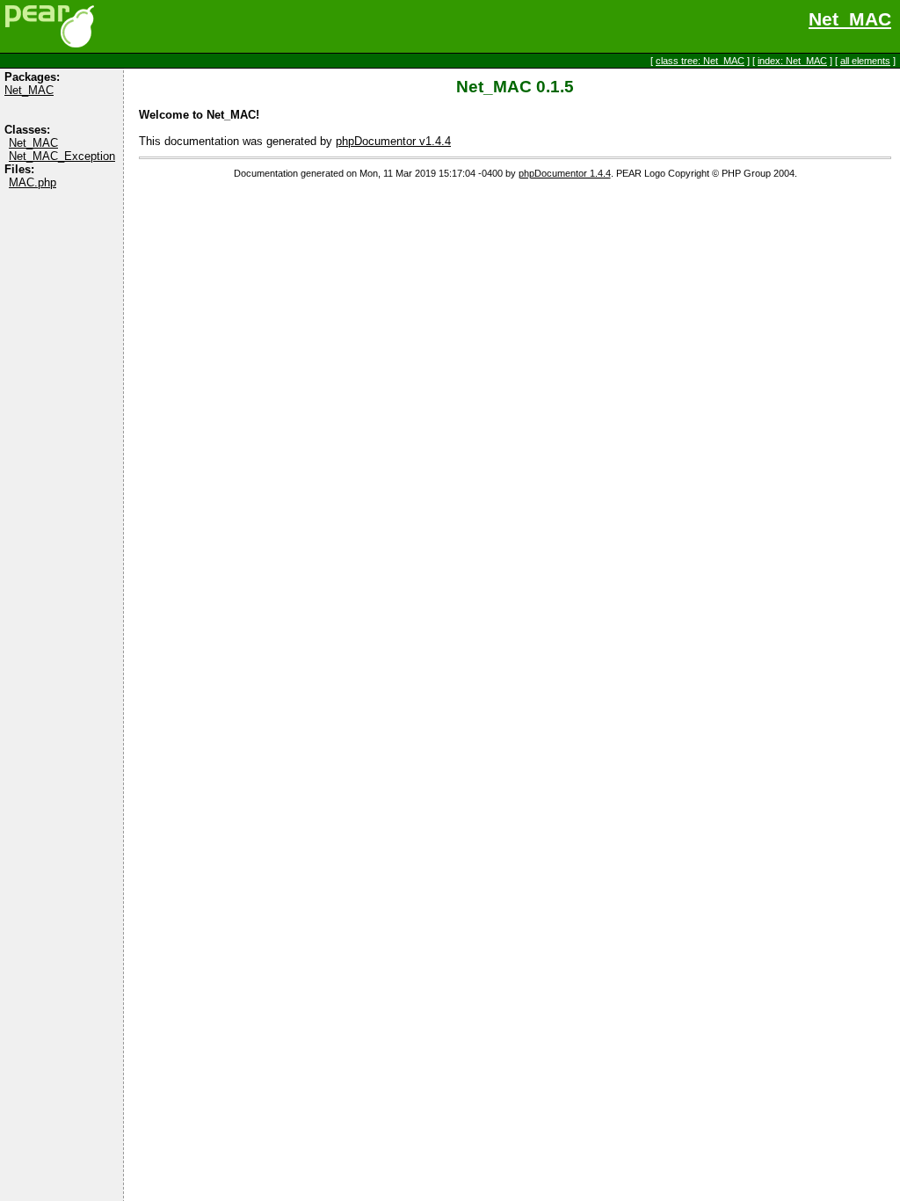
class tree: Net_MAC (700, 60)
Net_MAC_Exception (62, 156)
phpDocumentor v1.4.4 (393, 141)
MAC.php (32, 182)
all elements (865, 60)
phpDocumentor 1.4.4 (565, 173)
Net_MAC (850, 19)
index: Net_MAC (792, 60)
